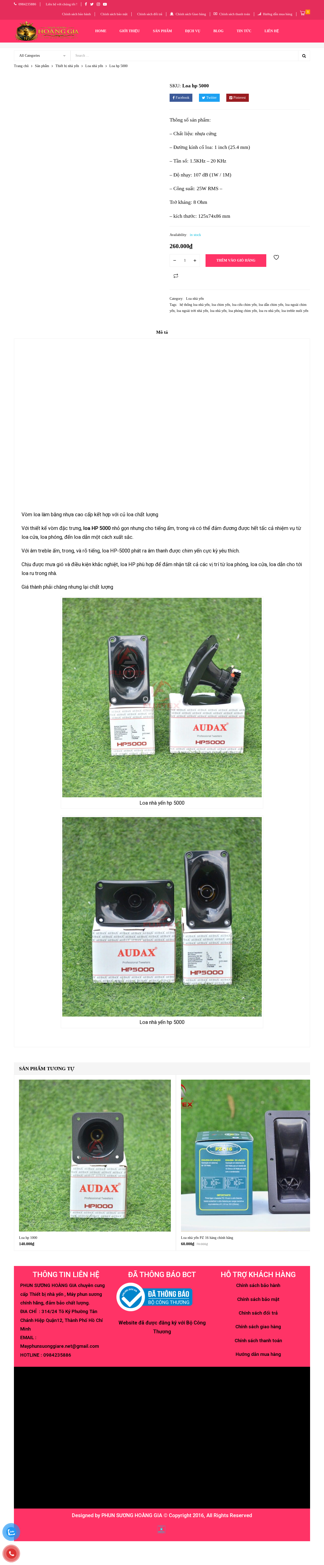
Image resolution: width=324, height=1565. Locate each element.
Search (304, 56)
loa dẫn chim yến (271, 305)
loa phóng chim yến (243, 311)
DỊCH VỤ (192, 31)
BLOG (218, 31)
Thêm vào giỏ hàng (235, 260)
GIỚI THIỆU (129, 31)
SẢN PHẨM (162, 31)
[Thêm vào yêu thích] (277, 260)
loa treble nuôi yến (294, 311)
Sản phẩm (42, 66)
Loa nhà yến (94, 66)
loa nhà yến (218, 311)
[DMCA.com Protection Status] (161, 1529)
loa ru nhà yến (269, 311)
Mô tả (162, 332)
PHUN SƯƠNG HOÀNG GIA (132, 1515)
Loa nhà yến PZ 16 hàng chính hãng (207, 1238)
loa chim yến (221, 305)
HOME (100, 31)
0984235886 (57, 1355)
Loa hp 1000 (28, 1238)
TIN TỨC (244, 31)
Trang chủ (21, 66)
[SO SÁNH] (176, 275)
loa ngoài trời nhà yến (192, 311)
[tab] (162, 334)
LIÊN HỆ (272, 31)
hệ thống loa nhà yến (195, 305)
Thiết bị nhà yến (67, 66)
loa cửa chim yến (244, 305)
